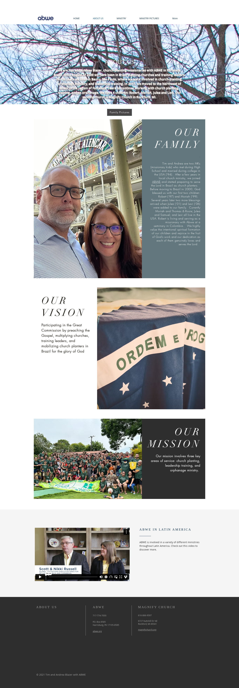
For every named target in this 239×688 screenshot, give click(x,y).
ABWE (156, 182)
